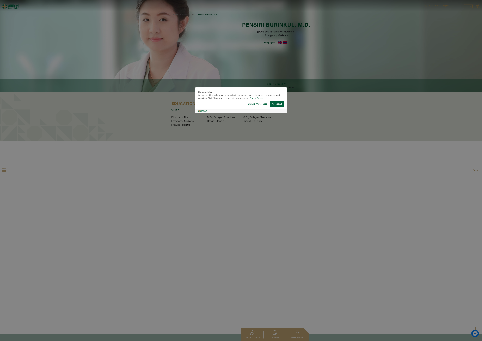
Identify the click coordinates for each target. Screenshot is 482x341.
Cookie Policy (256, 98)
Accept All (277, 104)
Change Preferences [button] (257, 104)
